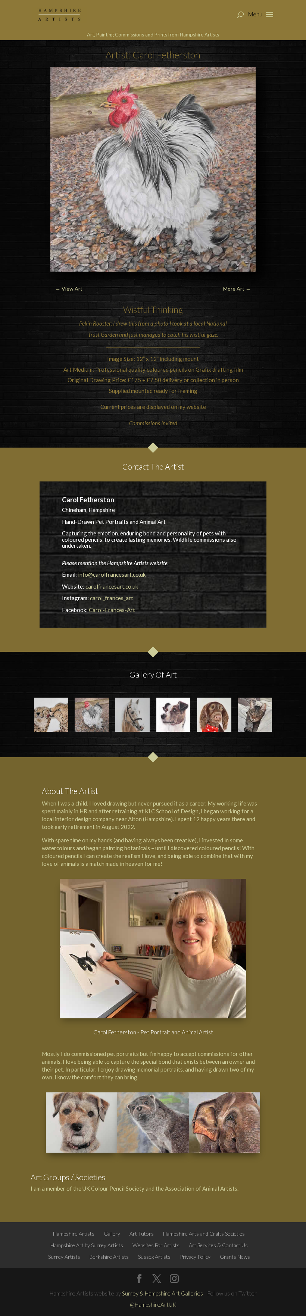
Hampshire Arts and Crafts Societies (204, 1233)
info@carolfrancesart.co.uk (112, 574)
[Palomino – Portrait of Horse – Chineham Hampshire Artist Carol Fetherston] (132, 715)
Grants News (235, 1256)
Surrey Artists (64, 1256)
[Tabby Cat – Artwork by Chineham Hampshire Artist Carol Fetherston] (255, 715)
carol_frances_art (111, 598)
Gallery (112, 1233)
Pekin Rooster (95, 323)
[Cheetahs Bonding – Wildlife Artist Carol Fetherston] (51, 715)
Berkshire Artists (109, 1256)
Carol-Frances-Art (112, 609)
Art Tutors (141, 1233)
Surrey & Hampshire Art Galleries (162, 1293)
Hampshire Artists (73, 1233)
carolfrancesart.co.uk (111, 586)
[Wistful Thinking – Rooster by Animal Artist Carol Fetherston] (92, 715)
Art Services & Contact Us (218, 1245)
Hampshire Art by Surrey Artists (86, 1245)
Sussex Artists (154, 1256)
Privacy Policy (195, 1256)
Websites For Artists (155, 1245)
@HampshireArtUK (153, 1304)
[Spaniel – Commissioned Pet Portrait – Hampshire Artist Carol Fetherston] (214, 715)
